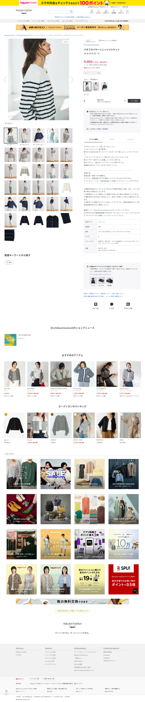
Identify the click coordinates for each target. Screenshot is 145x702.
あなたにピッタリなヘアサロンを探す (26, 688)
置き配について (105, 294)
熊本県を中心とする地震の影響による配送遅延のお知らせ (72, 17)
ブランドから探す (50, 652)
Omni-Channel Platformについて (84, 670)
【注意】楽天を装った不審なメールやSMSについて (72, 611)
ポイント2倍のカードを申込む (84, 688)
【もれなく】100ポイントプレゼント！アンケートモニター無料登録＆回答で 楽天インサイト (56, 683)
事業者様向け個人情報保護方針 (43, 696)
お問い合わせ (78, 661)
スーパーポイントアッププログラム (85, 652)
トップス (49, 35)
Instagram (106, 658)
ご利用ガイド (78, 658)
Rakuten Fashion (9, 35)
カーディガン (58, 35)
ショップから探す (50, 655)
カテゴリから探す (50, 658)
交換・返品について (117, 294)
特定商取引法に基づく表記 (82, 667)
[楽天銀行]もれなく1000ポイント (98, 7)
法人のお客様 (78, 664)
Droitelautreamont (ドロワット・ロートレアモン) (31, 35)
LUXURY (18, 655)
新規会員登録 (107, 652)
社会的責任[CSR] (58, 696)
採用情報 (67, 696)
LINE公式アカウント (109, 661)
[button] (38, 80)
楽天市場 (125, 7)
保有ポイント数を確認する (112, 688)
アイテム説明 (93, 139)
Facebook (106, 655)
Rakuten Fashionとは (81, 655)
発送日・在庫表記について (91, 294)
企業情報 (18, 696)
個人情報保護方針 (28, 696)
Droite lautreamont (92, 45)
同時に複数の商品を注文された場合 (94, 296)
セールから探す (50, 661)
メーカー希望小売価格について (114, 296)
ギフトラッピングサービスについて (100, 274)
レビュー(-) (131, 139)
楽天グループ (115, 7)
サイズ (112, 139)
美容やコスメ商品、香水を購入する (57, 688)
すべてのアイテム (50, 664)
